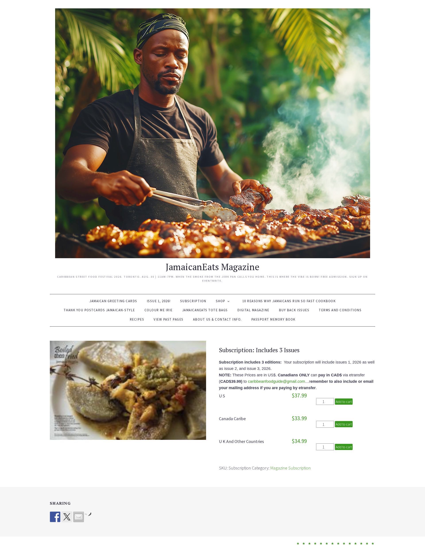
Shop (220, 301)
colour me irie (159, 310)
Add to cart (344, 401)
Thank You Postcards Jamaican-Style (99, 310)
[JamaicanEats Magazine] (212, 132)
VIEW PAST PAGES (169, 319)
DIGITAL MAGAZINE (253, 310)
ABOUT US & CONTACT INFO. (217, 319)
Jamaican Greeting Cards (113, 301)
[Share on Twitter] (67, 517)
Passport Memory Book (273, 319)
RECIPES (137, 319)
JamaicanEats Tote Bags (205, 310)
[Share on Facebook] (55, 517)
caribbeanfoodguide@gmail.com (276, 381)
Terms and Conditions (340, 310)
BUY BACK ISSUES (294, 310)
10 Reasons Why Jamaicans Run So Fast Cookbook (289, 301)
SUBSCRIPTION (193, 301)
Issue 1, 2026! (159, 301)
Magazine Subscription (290, 468)
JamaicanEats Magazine (212, 267)
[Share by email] (78, 517)
